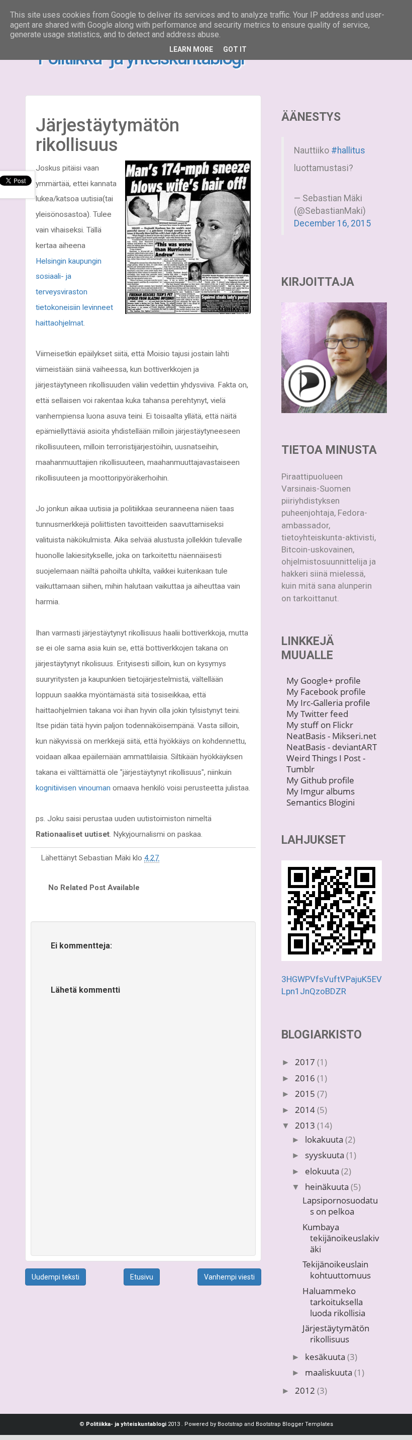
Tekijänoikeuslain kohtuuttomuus (336, 1269)
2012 (306, 1390)
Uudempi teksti (55, 1277)
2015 (306, 1093)
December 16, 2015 (332, 223)
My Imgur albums (320, 791)
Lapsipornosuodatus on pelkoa (340, 1205)
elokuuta (323, 1171)
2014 (306, 1109)
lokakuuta (325, 1139)
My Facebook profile (326, 691)
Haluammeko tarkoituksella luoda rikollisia (333, 1302)
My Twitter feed (317, 713)
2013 (306, 1125)
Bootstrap (230, 1424)
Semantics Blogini (320, 802)
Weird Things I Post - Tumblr (325, 763)
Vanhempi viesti (229, 1277)
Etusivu (141, 1277)
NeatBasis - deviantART (331, 747)
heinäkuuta (328, 1186)
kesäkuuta (326, 1357)
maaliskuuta (329, 1372)
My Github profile (320, 780)
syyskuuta (325, 1155)
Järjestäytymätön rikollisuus (335, 1333)
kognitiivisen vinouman (73, 787)
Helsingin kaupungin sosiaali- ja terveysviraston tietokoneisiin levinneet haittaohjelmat (74, 292)
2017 (306, 1062)
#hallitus (348, 150)
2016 (306, 1078)
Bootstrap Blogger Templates (294, 1424)
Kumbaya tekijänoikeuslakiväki (340, 1238)
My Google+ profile (323, 680)
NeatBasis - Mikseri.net (331, 736)
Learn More (191, 49)
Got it (235, 49)
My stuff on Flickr (319, 725)
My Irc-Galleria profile (328, 702)
